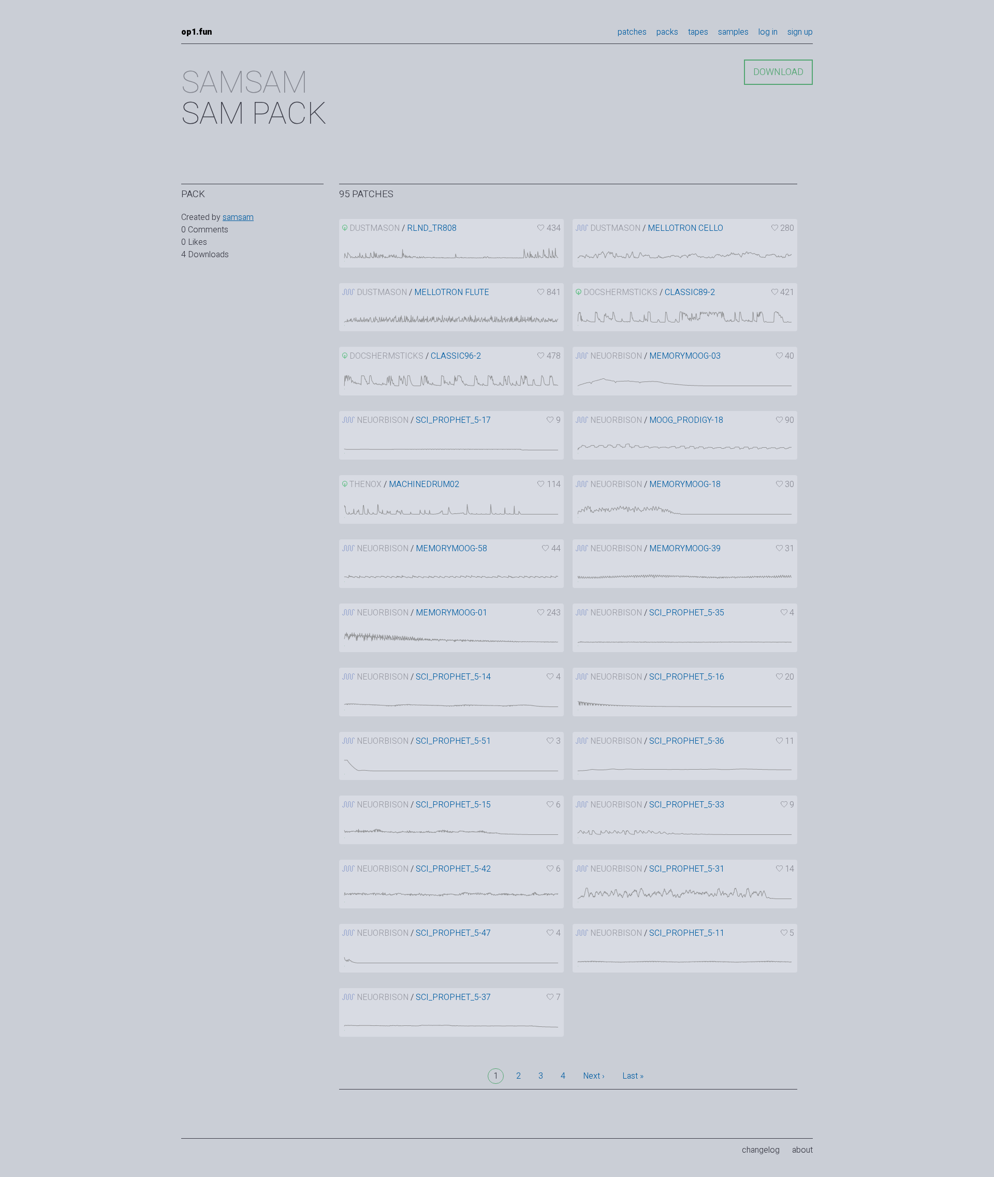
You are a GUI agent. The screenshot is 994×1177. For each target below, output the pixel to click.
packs (667, 32)
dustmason (374, 228)
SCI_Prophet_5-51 (453, 741)
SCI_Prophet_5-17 (453, 420)
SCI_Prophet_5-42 (453, 869)
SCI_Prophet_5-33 (686, 805)
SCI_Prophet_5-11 (686, 933)
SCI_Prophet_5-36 (686, 741)
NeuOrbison (616, 356)
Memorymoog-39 (685, 548)
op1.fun (196, 32)
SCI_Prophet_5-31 (686, 869)
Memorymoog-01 (451, 613)
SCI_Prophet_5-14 (453, 677)
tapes (698, 32)
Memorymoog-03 (685, 356)
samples (733, 32)
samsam (238, 217)
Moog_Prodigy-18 (686, 420)
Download (778, 72)
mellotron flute (451, 292)
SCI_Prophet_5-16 (686, 677)
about (802, 1150)
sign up (800, 32)
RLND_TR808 (432, 228)
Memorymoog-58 (451, 548)
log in (768, 32)
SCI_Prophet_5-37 (453, 997)
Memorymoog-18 (685, 484)
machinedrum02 (424, 484)
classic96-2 (456, 356)
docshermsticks (620, 292)
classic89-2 (690, 292)
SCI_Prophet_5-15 (453, 805)
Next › (594, 1076)
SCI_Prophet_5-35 (686, 613)
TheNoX (365, 484)
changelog (761, 1150)
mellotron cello (685, 228)
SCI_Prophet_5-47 (453, 933)
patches (632, 32)
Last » (633, 1076)
